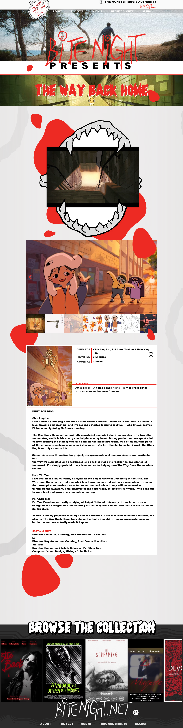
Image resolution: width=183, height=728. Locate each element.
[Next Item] (153, 277)
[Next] (168, 35)
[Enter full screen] (135, 203)
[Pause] (50, 203)
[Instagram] (101, 2)
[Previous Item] (30, 277)
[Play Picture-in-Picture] (130, 203)
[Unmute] (54, 203)
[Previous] (15, 35)
